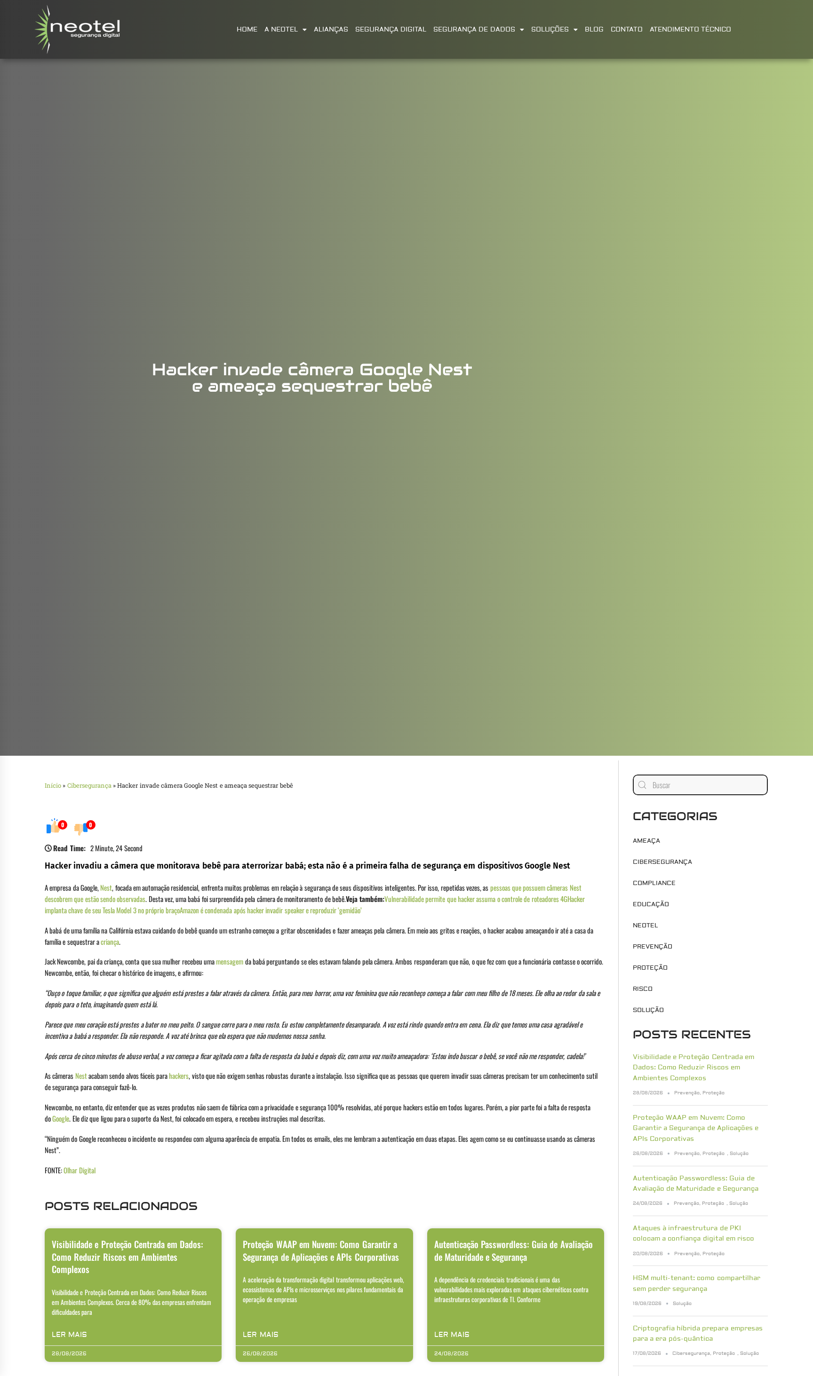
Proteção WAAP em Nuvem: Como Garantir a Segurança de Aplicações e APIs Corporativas (321, 1250)
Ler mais (69, 1334)
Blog (594, 29)
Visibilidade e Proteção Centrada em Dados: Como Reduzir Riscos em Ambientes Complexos (128, 1256)
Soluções (550, 29)
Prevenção (652, 946)
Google (60, 1118)
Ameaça (646, 841)
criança (110, 941)
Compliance (654, 883)
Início (53, 785)
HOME (247, 29)
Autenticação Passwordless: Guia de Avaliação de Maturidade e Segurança (513, 1250)
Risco (643, 989)
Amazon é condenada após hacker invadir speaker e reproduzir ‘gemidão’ (271, 910)
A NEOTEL (281, 29)
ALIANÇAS (331, 29)
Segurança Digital (390, 29)
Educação (651, 904)
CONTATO (627, 29)
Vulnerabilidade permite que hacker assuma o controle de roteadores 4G (475, 899)
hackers (179, 1075)
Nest (106, 887)
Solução (648, 1010)
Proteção (650, 968)
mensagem (229, 961)
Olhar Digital (79, 1170)
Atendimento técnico (690, 29)
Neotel (645, 925)
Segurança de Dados (474, 29)
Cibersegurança (89, 785)
